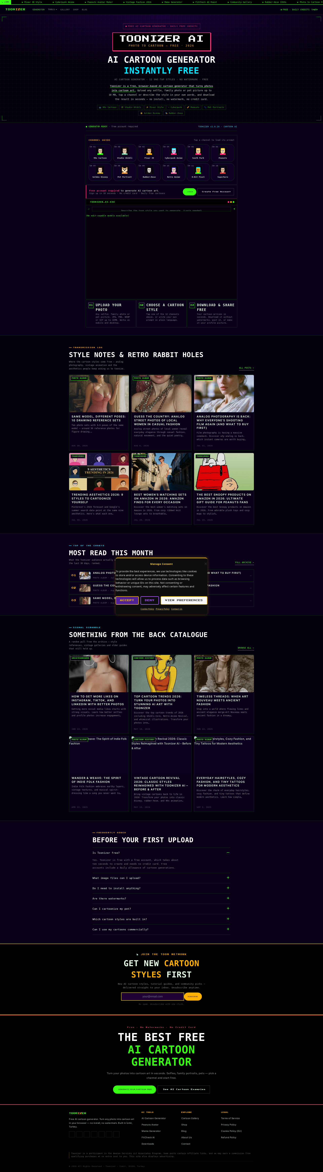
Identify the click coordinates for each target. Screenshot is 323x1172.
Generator (39, 10)
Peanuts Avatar (150, 1124)
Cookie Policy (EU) (231, 1131)
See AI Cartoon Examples (184, 1089)
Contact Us (176, 609)
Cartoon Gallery (190, 1118)
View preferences (184, 600)
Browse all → (246, 648)
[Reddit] (116, 1134)
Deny (149, 600)
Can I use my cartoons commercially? (121, 929)
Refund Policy (228, 1137)
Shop (76, 10)
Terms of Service (230, 1118)
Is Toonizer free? (106, 852)
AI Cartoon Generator (154, 1118)
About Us (186, 1137)
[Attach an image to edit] (88, 209)
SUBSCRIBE (193, 996)
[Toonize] (234, 209)
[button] (205, 563)
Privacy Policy (163, 609)
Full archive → (244, 562)
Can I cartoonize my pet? (112, 908)
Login (315, 9)
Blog (84, 10)
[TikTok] (87, 1134)
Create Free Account (216, 191)
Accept (127, 600)
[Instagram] (79, 1134)
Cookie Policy (147, 609)
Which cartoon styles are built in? (120, 919)
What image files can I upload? (116, 878)
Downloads (148, 1143)
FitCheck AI (148, 1137)
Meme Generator (151, 1131)
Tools (51, 9)
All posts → (246, 368)
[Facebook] (72, 1134)
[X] (102, 1134)
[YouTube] (109, 1134)
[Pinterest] (94, 1134)
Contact (185, 1143)
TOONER (15, 9)
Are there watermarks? (109, 898)
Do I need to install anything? (116, 888)
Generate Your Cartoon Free (135, 1089)
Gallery (65, 10)
